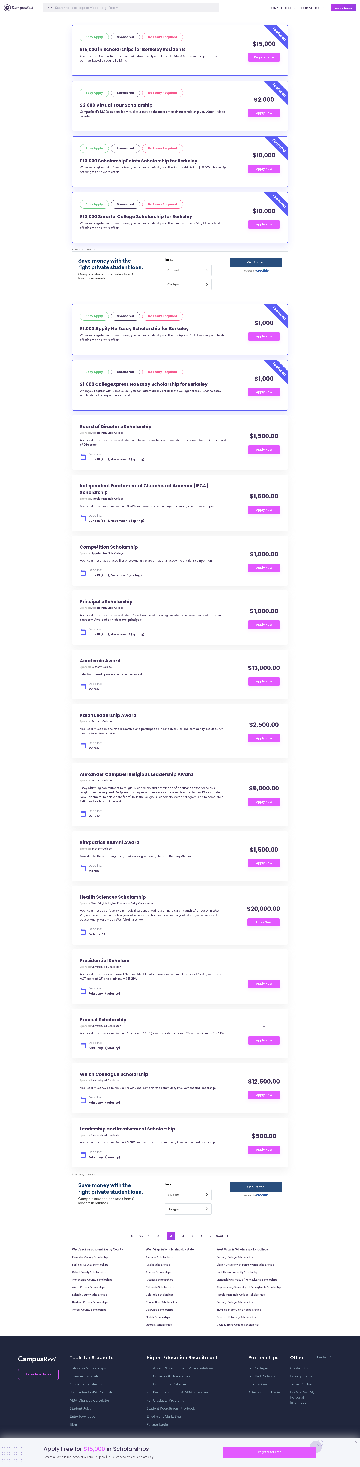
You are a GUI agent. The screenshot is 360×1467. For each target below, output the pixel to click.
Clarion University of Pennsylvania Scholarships (245, 1265)
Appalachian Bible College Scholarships (241, 1295)
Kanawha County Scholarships (90, 1257)
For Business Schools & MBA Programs (178, 1392)
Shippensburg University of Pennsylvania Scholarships (249, 1287)
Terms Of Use (301, 1384)
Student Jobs (80, 1408)
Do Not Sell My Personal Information (302, 1397)
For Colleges (258, 1368)
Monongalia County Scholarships (92, 1280)
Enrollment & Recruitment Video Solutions (180, 1368)
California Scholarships (160, 1287)
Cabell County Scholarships (89, 1272)
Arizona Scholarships (158, 1272)
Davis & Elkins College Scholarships (238, 1325)
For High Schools (262, 1376)
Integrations (258, 1384)
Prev (140, 1236)
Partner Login (157, 1424)
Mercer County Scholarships (89, 1310)
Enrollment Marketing (164, 1416)
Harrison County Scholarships (90, 1302)
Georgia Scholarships (159, 1325)
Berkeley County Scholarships (90, 1265)
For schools (313, 8)
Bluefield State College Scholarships (239, 1310)
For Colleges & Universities (168, 1376)
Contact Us (299, 1368)
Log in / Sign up (343, 7)
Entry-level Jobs (82, 1416)
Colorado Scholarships (159, 1295)
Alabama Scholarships (159, 1257)
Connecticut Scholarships (161, 1302)
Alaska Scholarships (158, 1265)
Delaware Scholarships (159, 1310)
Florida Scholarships (158, 1317)
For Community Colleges (166, 1384)
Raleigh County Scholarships (89, 1295)
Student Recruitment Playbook (171, 1408)
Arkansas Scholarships (159, 1280)
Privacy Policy (301, 1376)
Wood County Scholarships (88, 1287)
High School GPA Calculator (92, 1392)
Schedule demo (38, 1374)
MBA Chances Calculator (89, 1400)
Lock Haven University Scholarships (238, 1272)
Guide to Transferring (87, 1384)
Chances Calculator (85, 1376)
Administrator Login (264, 1392)
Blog (73, 1424)
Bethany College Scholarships (235, 1257)
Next (220, 1236)
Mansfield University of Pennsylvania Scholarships (247, 1280)
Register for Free (269, 1452)
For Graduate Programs (165, 1400)
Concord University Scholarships (236, 1317)
